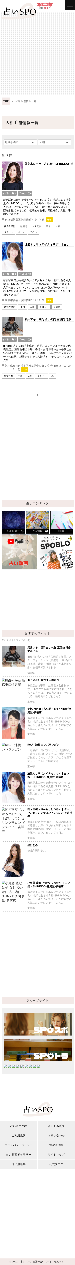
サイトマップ (56, 1154)
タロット (8, 232)
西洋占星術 (9, 226)
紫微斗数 (8, 376)
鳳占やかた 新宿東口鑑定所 (43, 679)
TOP (6, 101)
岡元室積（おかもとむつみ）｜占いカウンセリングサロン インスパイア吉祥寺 (49, 812)
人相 (58, 226)
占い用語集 (19, 1164)
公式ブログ (56, 1164)
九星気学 (36, 226)
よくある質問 (56, 1125)
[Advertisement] (37, 53)
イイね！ (9, 193)
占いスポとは (18, 1125)
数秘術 (23, 226)
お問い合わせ (56, 1135)
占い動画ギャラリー (18, 1154)
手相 (48, 226)
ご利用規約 (19, 1135)
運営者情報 (56, 1145)
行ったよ (25, 193)
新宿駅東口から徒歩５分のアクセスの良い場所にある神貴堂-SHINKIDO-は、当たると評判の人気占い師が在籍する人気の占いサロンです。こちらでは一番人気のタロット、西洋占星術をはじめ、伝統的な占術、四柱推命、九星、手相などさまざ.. (37, 207)
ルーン (21, 232)
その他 (33, 232)
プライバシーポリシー (19, 1145)
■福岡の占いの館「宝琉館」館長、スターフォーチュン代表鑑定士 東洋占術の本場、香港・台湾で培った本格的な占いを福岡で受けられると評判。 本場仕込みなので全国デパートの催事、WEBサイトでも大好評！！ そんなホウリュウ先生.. (37, 353)
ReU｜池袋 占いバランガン (43, 744)
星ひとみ (32, 845)
